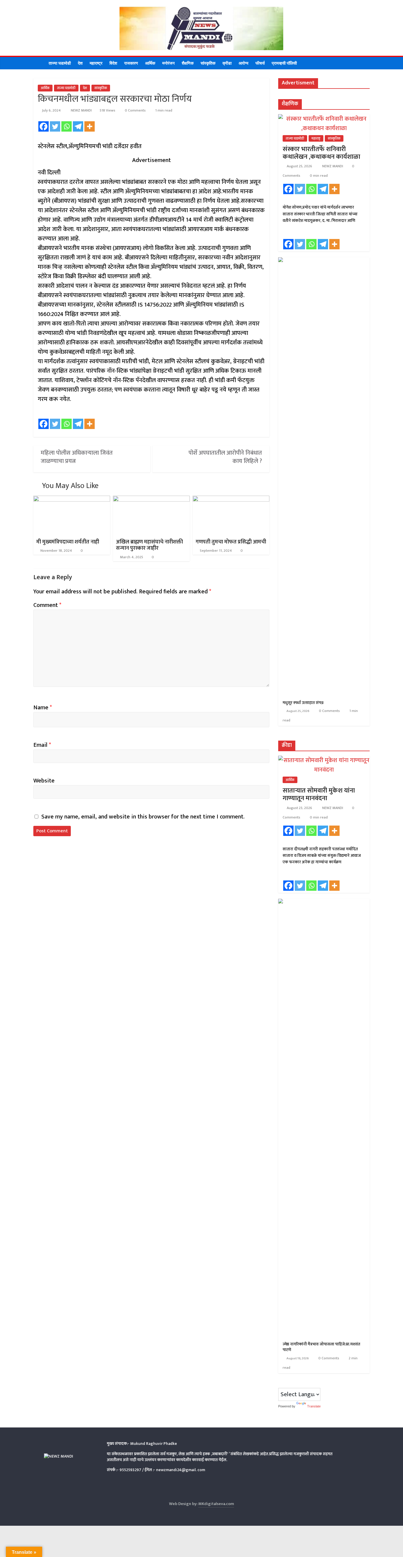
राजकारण (131, 63)
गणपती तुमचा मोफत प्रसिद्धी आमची (231, 542)
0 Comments (135, 110)
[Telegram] (78, 126)
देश (80, 63)
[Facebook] (43, 126)
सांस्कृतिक (208, 63)
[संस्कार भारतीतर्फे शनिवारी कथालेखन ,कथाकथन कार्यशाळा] (324, 119)
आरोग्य (243, 63)
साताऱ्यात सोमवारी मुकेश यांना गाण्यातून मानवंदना (319, 794)
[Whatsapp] (66, 126)
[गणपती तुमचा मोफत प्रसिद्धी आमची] (231, 500)
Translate (314, 1406)
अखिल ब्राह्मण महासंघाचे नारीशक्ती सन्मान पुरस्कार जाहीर (149, 545)
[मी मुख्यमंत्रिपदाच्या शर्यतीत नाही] (71, 500)
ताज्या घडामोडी (60, 63)
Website (44, 780)
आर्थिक (150, 63)
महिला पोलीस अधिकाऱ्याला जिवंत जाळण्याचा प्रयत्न (77, 457)
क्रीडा (227, 63)
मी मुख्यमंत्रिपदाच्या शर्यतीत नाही (67, 542)
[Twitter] (55, 126)
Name (42, 707)
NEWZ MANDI (82, 110)
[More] (89, 126)
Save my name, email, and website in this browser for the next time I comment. (143, 816)
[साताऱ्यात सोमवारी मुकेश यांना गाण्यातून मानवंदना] (324, 760)
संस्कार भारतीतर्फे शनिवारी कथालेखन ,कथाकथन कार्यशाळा (321, 153)
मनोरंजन (168, 63)
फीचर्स (260, 63)
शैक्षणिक (188, 63)
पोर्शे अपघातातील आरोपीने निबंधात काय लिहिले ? (225, 457)
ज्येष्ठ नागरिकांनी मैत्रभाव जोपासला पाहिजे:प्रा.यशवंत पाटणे (321, 1347)
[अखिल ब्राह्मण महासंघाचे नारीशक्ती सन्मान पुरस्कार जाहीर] (151, 500)
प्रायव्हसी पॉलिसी (284, 63)
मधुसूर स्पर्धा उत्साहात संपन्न (303, 702)
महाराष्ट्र (96, 63)
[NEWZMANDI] (39, 63)
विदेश (113, 63)
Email (42, 745)
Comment (47, 605)
